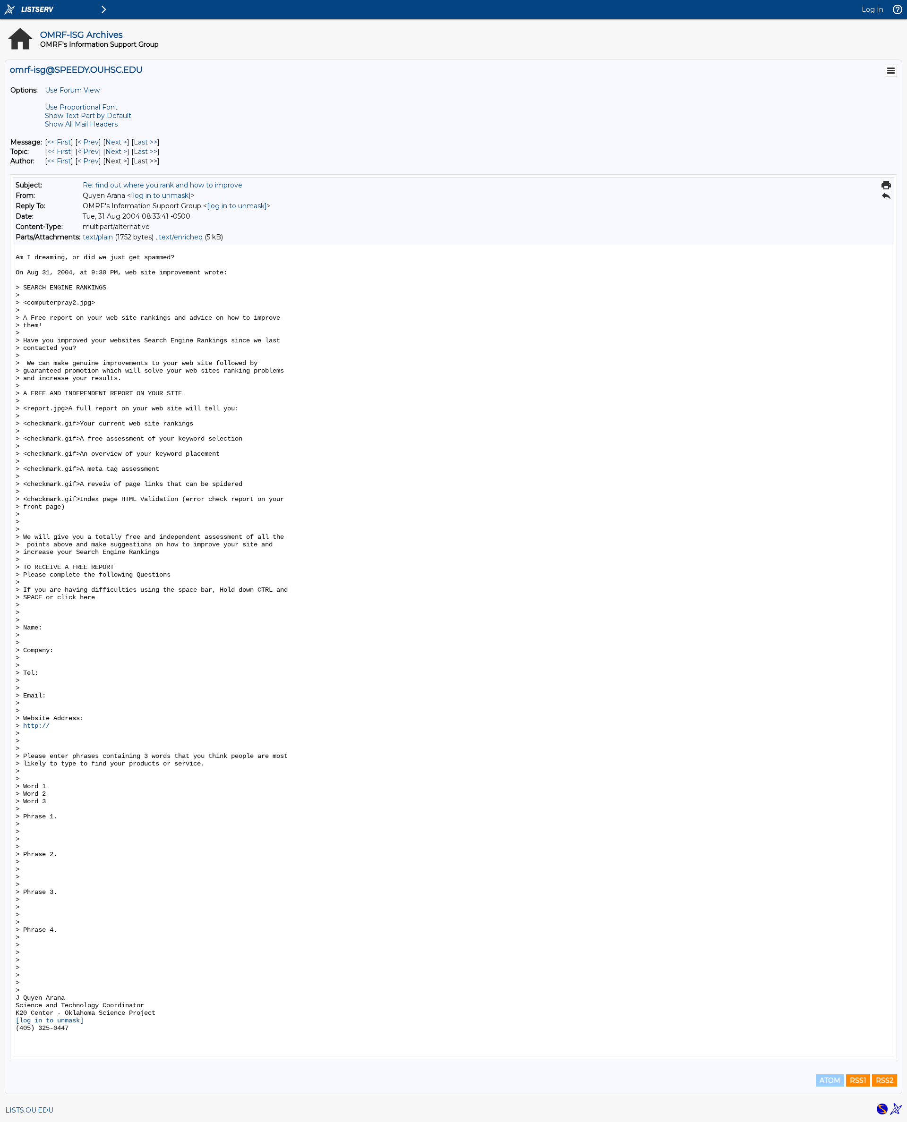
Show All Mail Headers (81, 124)
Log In (872, 9)
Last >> (145, 142)
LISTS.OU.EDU (29, 1110)
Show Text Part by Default (88, 115)
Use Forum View (72, 90)
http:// (38, 726)
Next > (116, 142)
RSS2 (884, 1080)
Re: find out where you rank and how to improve (162, 185)
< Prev (88, 142)
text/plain (98, 237)
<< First (59, 142)
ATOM (830, 1080)
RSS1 (858, 1080)
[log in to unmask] (161, 195)
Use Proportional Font (81, 107)
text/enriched (181, 237)
